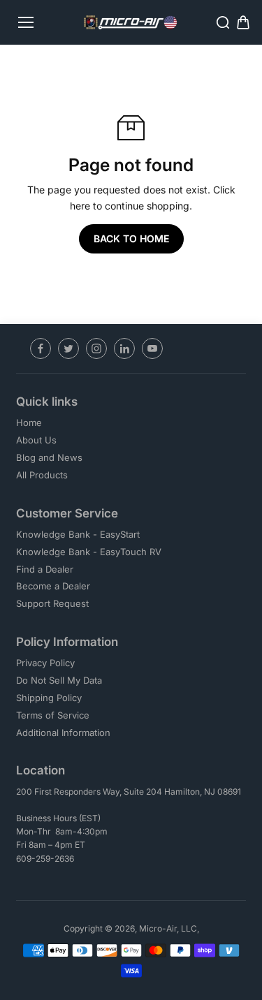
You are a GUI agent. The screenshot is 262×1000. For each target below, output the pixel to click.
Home (29, 422)
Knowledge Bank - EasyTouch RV (88, 551)
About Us (36, 440)
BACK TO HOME (131, 238)
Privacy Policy (45, 662)
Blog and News (49, 457)
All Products (42, 474)
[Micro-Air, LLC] (131, 22)
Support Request (52, 603)
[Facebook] (40, 348)
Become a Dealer (53, 585)
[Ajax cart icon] (243, 22)
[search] (222, 22)
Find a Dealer (44, 569)
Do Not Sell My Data (59, 680)
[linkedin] (124, 348)
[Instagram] (96, 348)
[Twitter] (68, 348)
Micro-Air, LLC (168, 928)
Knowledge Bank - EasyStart (78, 534)
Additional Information (63, 732)
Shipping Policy (49, 697)
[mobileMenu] (25, 22)
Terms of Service (52, 715)
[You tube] (152, 348)
